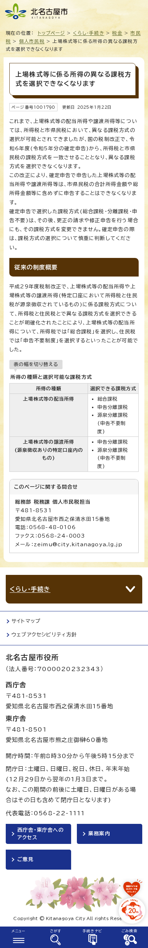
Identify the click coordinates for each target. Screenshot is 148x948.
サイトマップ (26, 621)
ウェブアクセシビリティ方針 (44, 634)
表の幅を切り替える (36, 364)
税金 (117, 33)
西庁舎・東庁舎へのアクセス (40, 833)
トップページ (51, 33)
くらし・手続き (88, 33)
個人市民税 (32, 41)
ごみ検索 (129, 931)
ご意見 (25, 859)
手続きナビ (92, 931)
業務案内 (99, 833)
